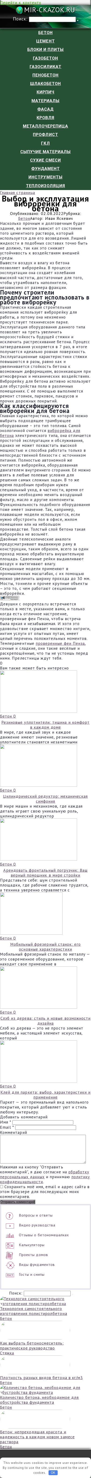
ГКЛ (45, 143)
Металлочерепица (45, 126)
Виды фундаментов (37, 1264)
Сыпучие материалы (45, 151)
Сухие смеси (45, 160)
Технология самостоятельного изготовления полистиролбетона (33, 1311)
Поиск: (21, 19)
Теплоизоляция (45, 185)
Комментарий (13, 1132)
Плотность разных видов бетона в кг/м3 (41, 1377)
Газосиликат (46, 66)
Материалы (46, 100)
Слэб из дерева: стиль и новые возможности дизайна (45, 1020)
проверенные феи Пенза (60, 643)
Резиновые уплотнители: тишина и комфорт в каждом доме (45, 725)
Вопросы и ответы (36, 1215)
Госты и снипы (32, 1274)
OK (53, 1472)
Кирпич (45, 92)
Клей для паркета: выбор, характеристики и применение (45, 1094)
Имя (5, 1122)
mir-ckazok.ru (49, 10)
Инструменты (45, 177)
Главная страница (17, 192)
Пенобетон (45, 75)
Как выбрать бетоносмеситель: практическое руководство (32, 1345)
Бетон (45, 32)
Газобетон (45, 58)
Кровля (45, 117)
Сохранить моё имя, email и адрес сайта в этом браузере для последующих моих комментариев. (45, 1191)
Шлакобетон (45, 83)
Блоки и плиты (45, 49)
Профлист (45, 134)
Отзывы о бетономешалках (44, 1235)
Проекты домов (33, 1254)
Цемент (45, 41)
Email (7, 1127)
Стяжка (7, 1353)
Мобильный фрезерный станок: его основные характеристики (45, 946)
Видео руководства (37, 1225)
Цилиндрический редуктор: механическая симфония (45, 798)
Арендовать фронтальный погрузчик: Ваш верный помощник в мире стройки (45, 872)
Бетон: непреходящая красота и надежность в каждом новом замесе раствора (37, 1436)
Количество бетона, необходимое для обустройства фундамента (39, 1400)
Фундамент (45, 168)
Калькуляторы (32, 1244)
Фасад (45, 109)
